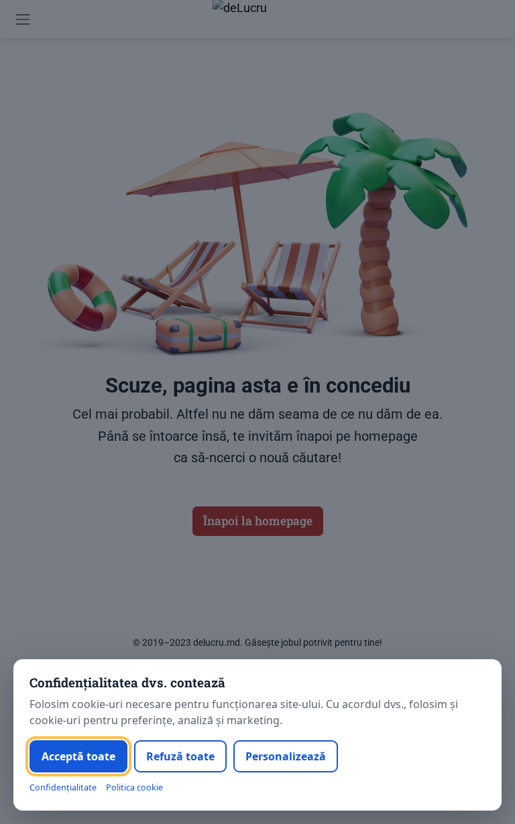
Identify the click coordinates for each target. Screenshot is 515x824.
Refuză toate (180, 756)
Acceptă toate (78, 756)
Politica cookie (134, 787)
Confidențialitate (63, 787)
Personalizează (285, 756)
